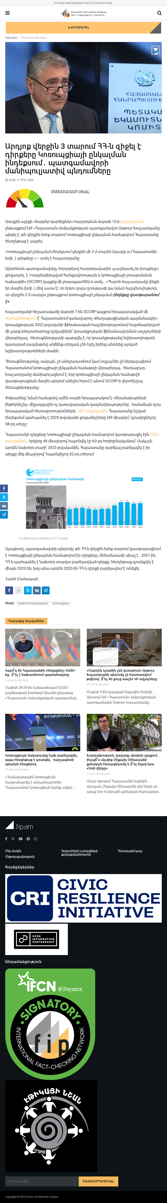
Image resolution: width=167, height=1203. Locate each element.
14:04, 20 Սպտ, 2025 (17, 769)
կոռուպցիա (61, 603)
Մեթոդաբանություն (20, 856)
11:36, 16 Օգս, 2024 (99, 774)
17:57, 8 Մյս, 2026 (99, 684)
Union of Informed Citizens (42, 1196)
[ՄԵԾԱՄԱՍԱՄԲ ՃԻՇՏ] (75, 748)
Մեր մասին (13, 851)
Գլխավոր (11, 37)
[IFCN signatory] (50, 1024)
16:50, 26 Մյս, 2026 (17, 680)
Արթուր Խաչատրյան (33, 603)
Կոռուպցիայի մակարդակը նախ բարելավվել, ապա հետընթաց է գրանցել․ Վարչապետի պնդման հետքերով (41, 760)
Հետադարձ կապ (130, 851)
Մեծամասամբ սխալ (33, 37)
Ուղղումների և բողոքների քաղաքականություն (79, 852)
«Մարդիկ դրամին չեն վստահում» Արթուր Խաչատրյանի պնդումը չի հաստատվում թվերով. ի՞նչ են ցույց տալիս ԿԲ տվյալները (122, 675)
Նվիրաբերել (78, 27)
